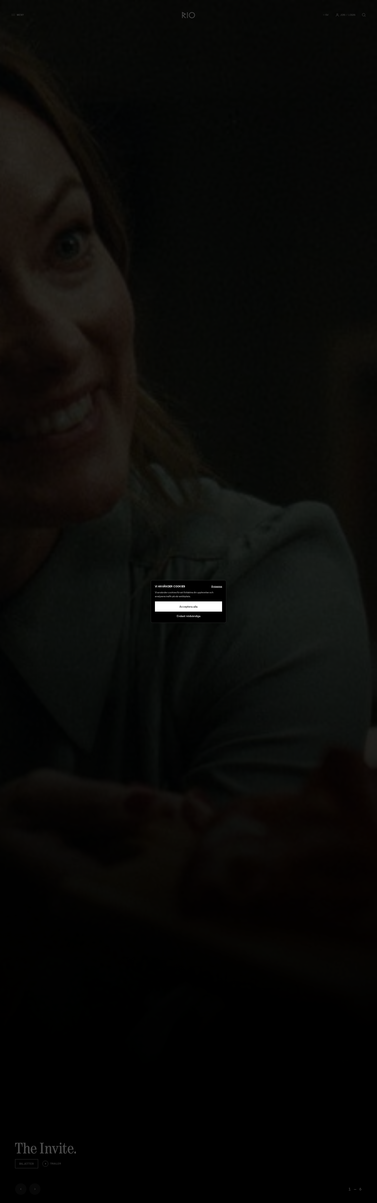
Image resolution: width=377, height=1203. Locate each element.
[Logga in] (337, 15)
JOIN (342, 15)
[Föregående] (21, 1189)
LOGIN (351, 15)
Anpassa (216, 586)
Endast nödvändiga (188, 616)
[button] (19, 15)
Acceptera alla (188, 606)
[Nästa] (35, 1189)
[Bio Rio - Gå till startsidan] (188, 14)
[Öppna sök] (364, 15)
